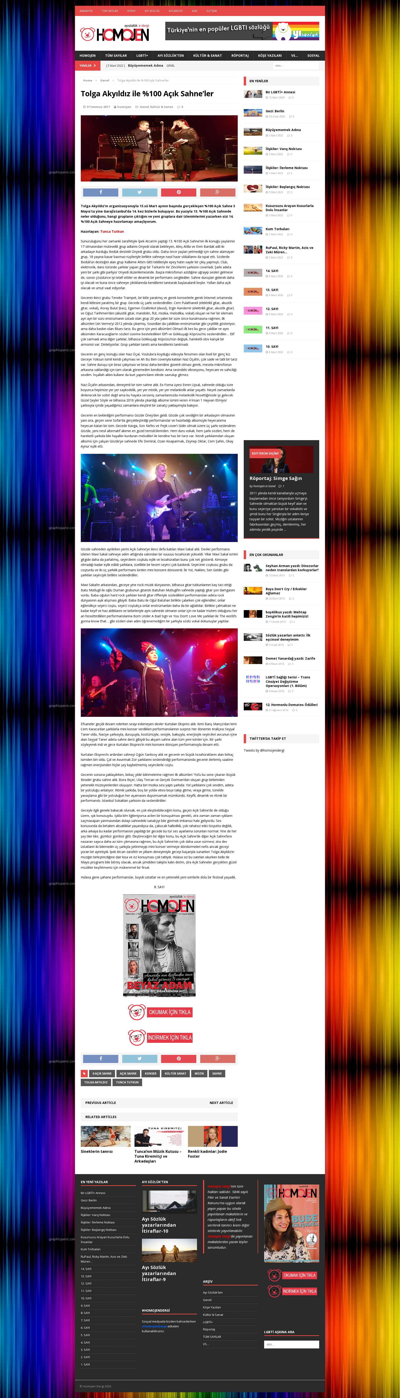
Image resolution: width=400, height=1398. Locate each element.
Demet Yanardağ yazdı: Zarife (290, 658)
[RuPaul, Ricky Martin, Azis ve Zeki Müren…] (253, 251)
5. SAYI (85, 1335)
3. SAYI (85, 1350)
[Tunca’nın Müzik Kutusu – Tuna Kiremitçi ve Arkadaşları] (159, 1144)
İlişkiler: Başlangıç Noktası (288, 187)
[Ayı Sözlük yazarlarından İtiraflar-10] (169, 1211)
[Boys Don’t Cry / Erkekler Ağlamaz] (253, 591)
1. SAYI (85, 1364)
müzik (199, 1073)
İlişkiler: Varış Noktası (284, 149)
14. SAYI (272, 271)
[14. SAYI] (253, 274)
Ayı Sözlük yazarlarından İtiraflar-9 (159, 1273)
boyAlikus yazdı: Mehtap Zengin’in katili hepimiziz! (287, 614)
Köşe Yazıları (270, 55)
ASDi (194, 11)
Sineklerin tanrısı (97, 1151)
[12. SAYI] (253, 312)
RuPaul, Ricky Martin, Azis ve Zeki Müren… (289, 249)
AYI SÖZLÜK (152, 11)
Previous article (100, 1102)
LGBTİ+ (142, 55)
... (285, 529)
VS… (294, 55)
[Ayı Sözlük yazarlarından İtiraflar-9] (169, 1259)
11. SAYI (272, 328)
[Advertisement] (278, 404)
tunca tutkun (127, 1082)
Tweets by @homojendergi (264, 750)
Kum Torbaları (277, 229)
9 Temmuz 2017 (98, 107)
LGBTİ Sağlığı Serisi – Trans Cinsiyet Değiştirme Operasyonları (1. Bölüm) (288, 681)
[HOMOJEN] (114, 33)
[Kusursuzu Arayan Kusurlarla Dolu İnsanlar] (253, 209)
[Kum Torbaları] (253, 232)
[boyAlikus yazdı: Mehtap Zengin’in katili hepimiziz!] (253, 615)
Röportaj (240, 55)
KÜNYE (131, 11)
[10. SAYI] (253, 350)
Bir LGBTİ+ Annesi (280, 92)
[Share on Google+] (217, 192)
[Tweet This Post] (139, 192)
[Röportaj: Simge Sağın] (281, 470)
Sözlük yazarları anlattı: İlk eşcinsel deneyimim (288, 637)
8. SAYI (85, 1313)
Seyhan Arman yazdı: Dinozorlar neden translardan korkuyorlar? (292, 568)
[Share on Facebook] (100, 192)
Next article (221, 1102)
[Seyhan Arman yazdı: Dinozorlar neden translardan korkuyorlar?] (253, 569)
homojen (124, 107)
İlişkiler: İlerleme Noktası (287, 168)
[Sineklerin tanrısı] (106, 1144)
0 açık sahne (102, 1073)
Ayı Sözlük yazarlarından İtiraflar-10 (159, 1225)
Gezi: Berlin (275, 111)
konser (150, 1073)
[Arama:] (296, 65)
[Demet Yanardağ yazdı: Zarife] (253, 661)
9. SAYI (85, 1306)
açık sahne (128, 1073)
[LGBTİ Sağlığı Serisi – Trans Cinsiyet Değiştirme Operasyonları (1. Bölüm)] (253, 680)
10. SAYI (272, 346)
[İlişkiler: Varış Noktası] (253, 152)
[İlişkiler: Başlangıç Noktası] (253, 190)
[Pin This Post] (178, 192)
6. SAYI (85, 1328)
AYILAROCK (176, 11)
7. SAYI (85, 1320)
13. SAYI (272, 290)
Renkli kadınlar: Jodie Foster (207, 1154)
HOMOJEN (88, 55)
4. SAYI (85, 1342)
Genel (144, 107)
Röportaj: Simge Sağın (276, 478)
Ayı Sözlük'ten (213, 1292)
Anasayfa (86, 11)
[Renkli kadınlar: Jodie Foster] (213, 1144)
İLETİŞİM (212, 11)
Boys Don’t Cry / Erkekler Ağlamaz (286, 591)
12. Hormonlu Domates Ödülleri (292, 704)
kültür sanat (175, 1073)
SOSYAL (313, 55)
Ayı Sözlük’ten (171, 55)
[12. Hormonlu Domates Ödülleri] (253, 707)
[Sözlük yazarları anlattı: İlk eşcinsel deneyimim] (253, 638)
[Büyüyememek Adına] (253, 133)
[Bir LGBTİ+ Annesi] (253, 95)
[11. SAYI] (253, 331)
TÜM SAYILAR (110, 11)
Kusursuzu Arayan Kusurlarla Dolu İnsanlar (290, 208)
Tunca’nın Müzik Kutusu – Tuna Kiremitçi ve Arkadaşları (157, 1156)
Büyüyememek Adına (283, 130)
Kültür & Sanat (207, 55)
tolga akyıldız (96, 1082)
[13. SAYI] (253, 293)
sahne (217, 1073)
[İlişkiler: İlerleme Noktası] (253, 171)
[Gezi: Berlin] (253, 114)
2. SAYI (85, 1357)
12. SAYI (272, 309)
